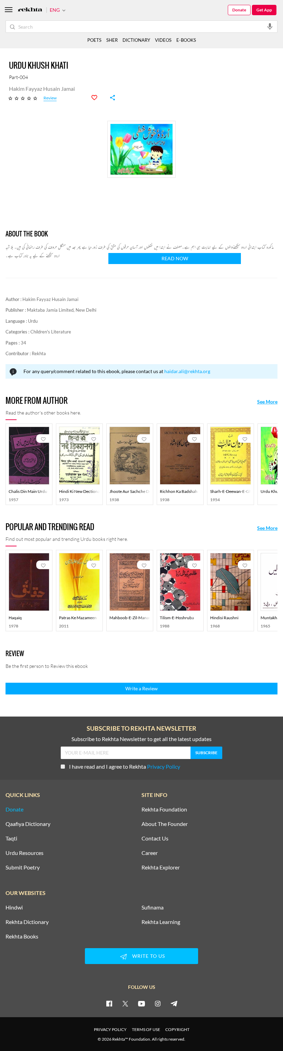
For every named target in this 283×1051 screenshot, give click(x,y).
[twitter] (125, 1003)
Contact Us (155, 838)
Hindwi (14, 907)
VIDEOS (163, 40)
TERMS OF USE (146, 1029)
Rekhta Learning (161, 922)
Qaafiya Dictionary (28, 824)
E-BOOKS (186, 40)
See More (267, 401)
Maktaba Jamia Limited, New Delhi (61, 310)
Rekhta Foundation (164, 809)
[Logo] (30, 10)
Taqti (11, 838)
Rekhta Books (22, 936)
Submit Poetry (23, 867)
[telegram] (173, 1003)
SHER (112, 40)
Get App (264, 9)
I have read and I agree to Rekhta (124, 766)
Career (150, 853)
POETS (94, 40)
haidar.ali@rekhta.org (187, 371)
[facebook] (109, 1003)
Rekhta (39, 353)
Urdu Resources (24, 853)
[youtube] (141, 1003)
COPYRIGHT (177, 1029)
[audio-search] (269, 26)
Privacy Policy (163, 766)
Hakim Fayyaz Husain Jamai (50, 299)
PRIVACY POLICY (110, 1029)
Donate (239, 9)
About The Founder (165, 824)
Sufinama (153, 907)
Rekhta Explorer (161, 867)
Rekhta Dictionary (27, 922)
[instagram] (157, 1003)
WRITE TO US (148, 956)
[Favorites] (98, 97)
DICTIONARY (136, 40)
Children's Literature (50, 331)
